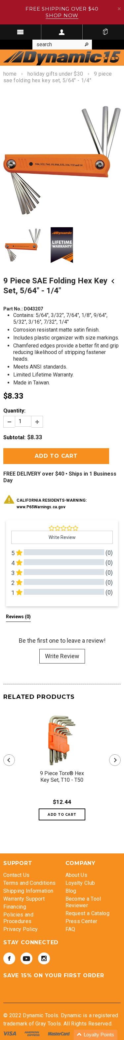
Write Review (62, 656)
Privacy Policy (20, 929)
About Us (76, 875)
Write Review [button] (62, 537)
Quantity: (14, 411)
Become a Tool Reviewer (83, 902)
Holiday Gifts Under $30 (55, 74)
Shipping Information (28, 891)
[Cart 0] (105, 32)
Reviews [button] (18, 616)
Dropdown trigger (62, 32)
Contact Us (16, 875)
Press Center (81, 921)
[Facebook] (9, 958)
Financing (14, 907)
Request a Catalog (87, 913)
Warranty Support (24, 899)
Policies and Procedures (18, 918)
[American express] (32, 1033)
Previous (112, 281)
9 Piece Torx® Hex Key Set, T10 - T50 (62, 776)
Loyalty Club (80, 883)
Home (10, 74)
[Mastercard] (59, 1033)
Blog (70, 891)
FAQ (70, 929)
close (119, 8)
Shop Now (62, 15)
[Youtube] (26, 958)
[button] (95, 1035)
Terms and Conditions (29, 883)
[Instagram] (44, 958)
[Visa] (10, 1033)
